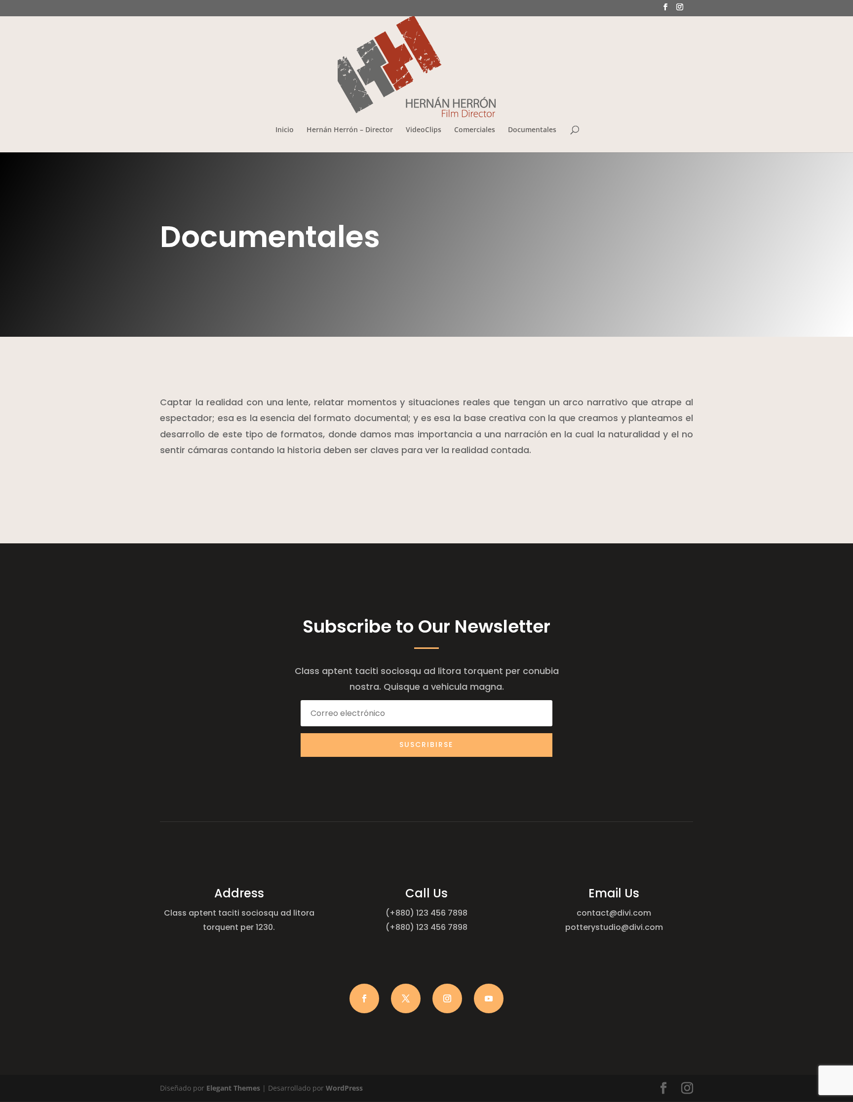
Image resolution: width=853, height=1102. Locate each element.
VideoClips (423, 130)
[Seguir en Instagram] (447, 998)
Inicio (284, 130)
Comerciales (474, 130)
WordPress (344, 1088)
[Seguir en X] (406, 998)
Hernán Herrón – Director (350, 130)
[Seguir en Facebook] (364, 998)
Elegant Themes (233, 1088)
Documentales (532, 130)
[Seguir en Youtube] (489, 998)
